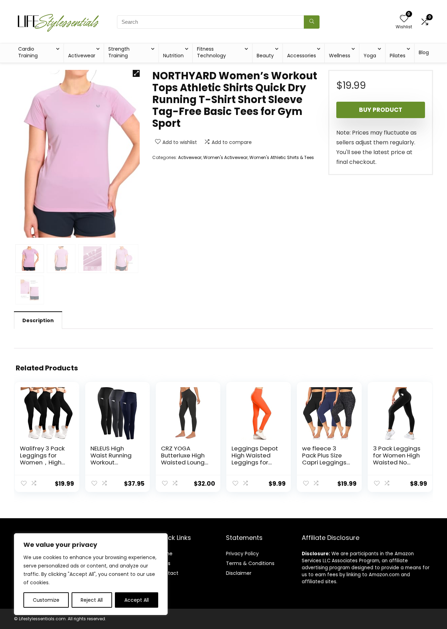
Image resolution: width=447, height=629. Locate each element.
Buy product (380, 110)
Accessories (301, 55)
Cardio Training (28, 52)
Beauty (265, 55)
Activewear (81, 55)
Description (38, 320)
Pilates (397, 55)
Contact (168, 573)
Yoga (370, 55)
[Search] (312, 22)
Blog (424, 52)
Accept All (136, 600)
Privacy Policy (242, 553)
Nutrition (173, 55)
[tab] (38, 320)
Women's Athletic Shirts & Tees (281, 157)
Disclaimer (238, 573)
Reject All (92, 600)
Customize (46, 600)
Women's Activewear (225, 157)
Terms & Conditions (250, 563)
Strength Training (119, 52)
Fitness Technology (211, 52)
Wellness (339, 55)
